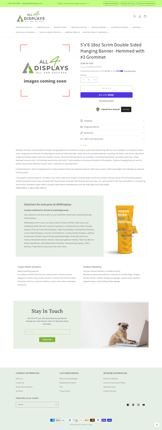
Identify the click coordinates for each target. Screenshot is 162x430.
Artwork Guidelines (146, 3)
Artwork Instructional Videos (114, 383)
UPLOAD (126, 109)
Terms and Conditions (24, 387)
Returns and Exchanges (68, 379)
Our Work (19, 391)
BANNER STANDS (60, 27)
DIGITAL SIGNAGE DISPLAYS (50, 32)
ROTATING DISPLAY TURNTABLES (95, 32)
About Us (19, 379)
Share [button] (85, 145)
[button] (24, 27)
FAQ (61, 387)
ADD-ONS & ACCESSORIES (25, 32)
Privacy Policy (65, 391)
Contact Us (20, 383)
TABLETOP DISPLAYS (79, 27)
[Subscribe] (55, 404)
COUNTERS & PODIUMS (119, 27)
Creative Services (109, 391)
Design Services (128, 3)
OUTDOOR (136, 27)
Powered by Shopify (87, 424)
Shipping (83, 67)
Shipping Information (68, 383)
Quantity (83, 75)
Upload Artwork (111, 3)
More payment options (106, 100)
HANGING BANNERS (98, 27)
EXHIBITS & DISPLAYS (24, 27)
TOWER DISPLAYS (42, 27)
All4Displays (77, 424)
